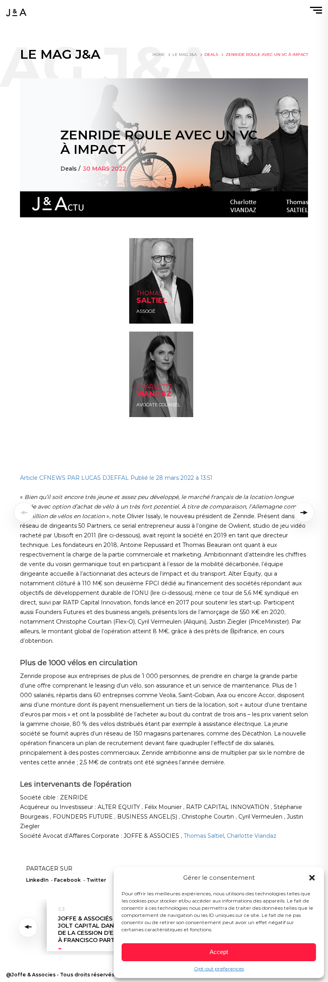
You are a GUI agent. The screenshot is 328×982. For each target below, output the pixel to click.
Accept (219, 951)
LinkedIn (145, 308)
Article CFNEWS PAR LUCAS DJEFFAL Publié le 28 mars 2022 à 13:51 (116, 477)
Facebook (67, 880)
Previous (29, 927)
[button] (312, 878)
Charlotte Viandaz (251, 835)
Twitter (96, 880)
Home (158, 54)
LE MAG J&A (184, 54)
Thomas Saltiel (204, 835)
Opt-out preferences (219, 969)
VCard (142, 316)
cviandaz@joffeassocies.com (162, 402)
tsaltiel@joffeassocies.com (160, 300)
